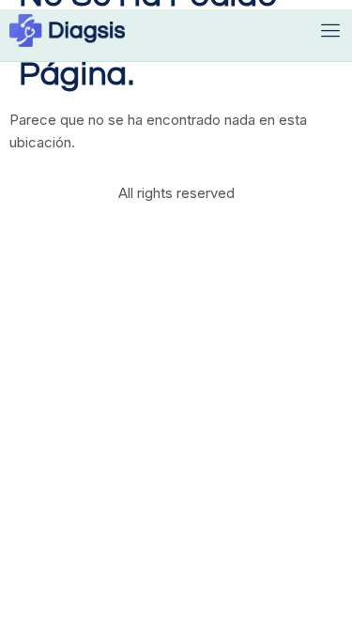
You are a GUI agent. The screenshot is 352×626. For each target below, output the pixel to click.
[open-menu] (331, 30)
